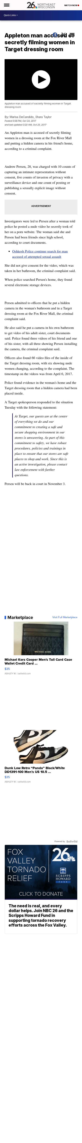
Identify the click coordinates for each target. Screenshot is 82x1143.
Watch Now (71, 5)
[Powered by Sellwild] (71, 841)
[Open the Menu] (6, 5)
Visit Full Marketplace (64, 617)
